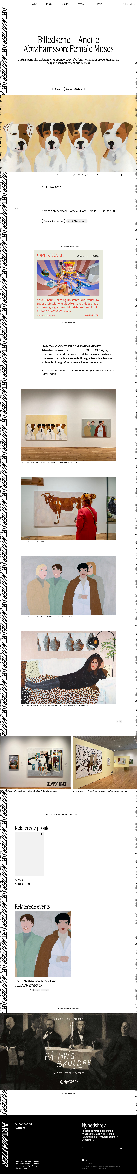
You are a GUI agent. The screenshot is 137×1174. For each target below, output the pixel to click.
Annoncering (23, 1124)
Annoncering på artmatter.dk (68, 322)
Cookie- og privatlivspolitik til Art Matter (109, 1167)
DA (123, 4)
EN (126, 4)
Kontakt (20, 1127)
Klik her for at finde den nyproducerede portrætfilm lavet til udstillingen (78, 372)
